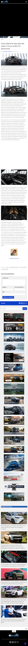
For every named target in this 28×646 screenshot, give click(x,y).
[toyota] (14, 444)
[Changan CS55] (14, 351)
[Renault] (14, 452)
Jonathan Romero (7, 51)
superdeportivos (4, 269)
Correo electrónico (19, 287)
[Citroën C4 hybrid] (14, 500)
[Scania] (14, 414)
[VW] (14, 381)
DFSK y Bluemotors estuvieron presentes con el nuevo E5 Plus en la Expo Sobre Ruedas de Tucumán (13, 527)
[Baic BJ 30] (14, 321)
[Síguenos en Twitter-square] (22, 303)
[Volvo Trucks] (14, 490)
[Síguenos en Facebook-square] (19, 303)
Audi (2, 39)
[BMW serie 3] (14, 470)
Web (3, 291)
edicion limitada (23, 267)
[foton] (14, 37)
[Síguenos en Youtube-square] (24, 303)
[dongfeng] (14, 341)
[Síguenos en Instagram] (26, 303)
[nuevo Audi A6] (14, 361)
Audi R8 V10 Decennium (14, 267)
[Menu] (26, 1)
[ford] (14, 394)
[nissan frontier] (14, 480)
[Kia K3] (14, 371)
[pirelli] (14, 331)
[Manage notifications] (25, 643)
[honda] (14, 404)
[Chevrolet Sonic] (14, 424)
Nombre (4, 287)
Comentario (5, 278)
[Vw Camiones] (14, 434)
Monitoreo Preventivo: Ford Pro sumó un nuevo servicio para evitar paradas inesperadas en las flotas (13, 620)
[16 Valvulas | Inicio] (6, 2)
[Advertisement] (14, 22)
